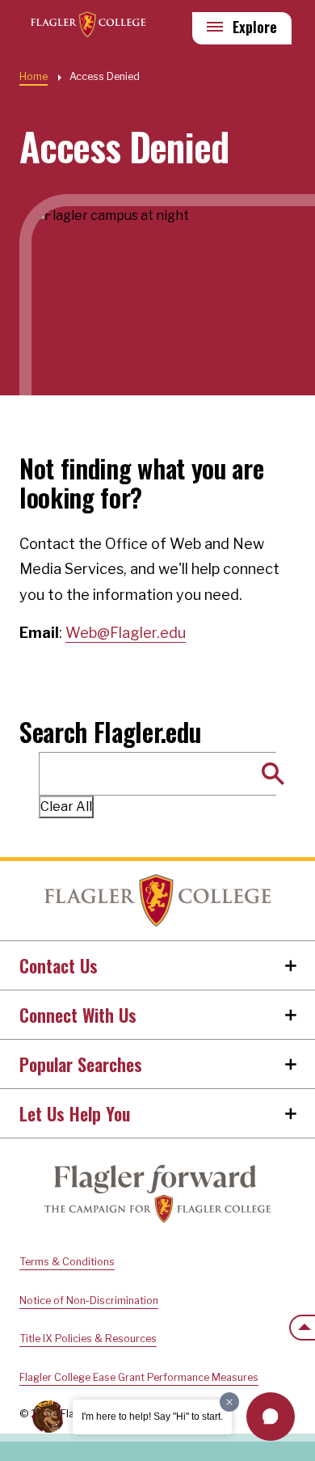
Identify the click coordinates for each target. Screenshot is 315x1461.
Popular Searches (80, 1064)
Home (157, 900)
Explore (255, 26)
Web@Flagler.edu (125, 632)
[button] (270, 1416)
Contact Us (58, 965)
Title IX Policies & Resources (88, 1338)
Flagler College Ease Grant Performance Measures (138, 1377)
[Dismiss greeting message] (229, 1402)
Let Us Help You (74, 1113)
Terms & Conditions (67, 1262)
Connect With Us (77, 1015)
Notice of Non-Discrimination (88, 1300)
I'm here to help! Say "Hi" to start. (152, 1416)
